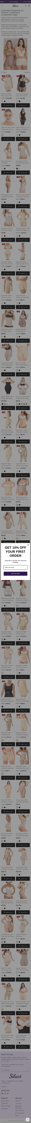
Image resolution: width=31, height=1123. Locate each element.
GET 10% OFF (15, 573)
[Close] (28, 545)
